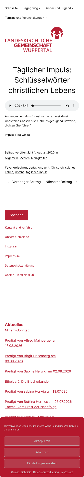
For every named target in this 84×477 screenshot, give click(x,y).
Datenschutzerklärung (46, 472)
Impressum (67, 472)
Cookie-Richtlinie (21, 472)
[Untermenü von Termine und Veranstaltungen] (46, 18)
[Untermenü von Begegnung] (40, 8)
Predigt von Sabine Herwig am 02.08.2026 (38, 371)
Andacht (43, 167)
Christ (55, 167)
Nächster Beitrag (59, 182)
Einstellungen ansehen (42, 463)
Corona (19, 172)
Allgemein (11, 158)
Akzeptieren (42, 441)
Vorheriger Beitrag (26, 182)
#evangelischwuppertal (20, 167)
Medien (25, 158)
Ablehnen (42, 452)
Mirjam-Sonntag (17, 330)
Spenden (16, 215)
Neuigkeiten (39, 158)
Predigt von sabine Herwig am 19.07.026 (36, 391)
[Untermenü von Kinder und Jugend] (73, 8)
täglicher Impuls (36, 172)
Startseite (11, 8)
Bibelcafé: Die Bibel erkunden (27, 381)
